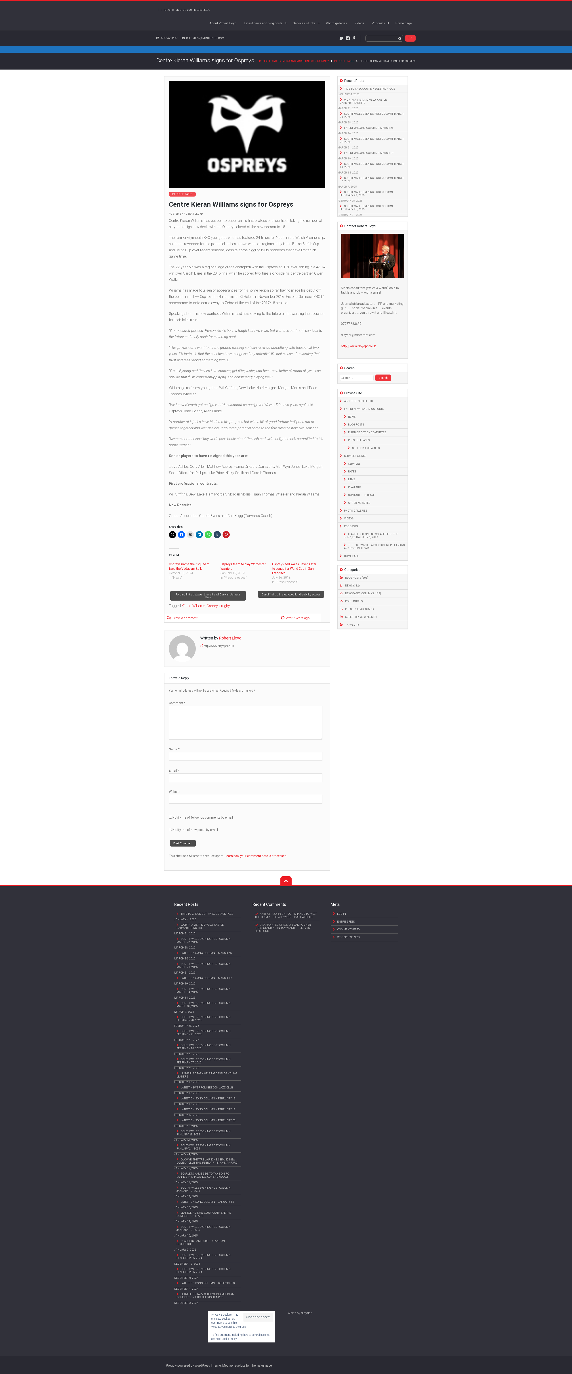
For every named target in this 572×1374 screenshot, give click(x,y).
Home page (403, 23)
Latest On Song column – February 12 (208, 1109)
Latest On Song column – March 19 (368, 153)
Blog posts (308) (356, 577)
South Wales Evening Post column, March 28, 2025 (372, 115)
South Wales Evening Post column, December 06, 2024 (204, 1271)
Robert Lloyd (193, 213)
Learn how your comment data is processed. (256, 856)
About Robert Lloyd (222, 23)
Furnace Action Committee (367, 432)
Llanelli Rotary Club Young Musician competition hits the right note (205, 1296)
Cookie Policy (229, 1338)
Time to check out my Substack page (369, 88)
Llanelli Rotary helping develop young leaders (207, 1075)
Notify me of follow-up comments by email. (202, 817)
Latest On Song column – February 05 (208, 1120)
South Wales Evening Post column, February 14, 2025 (204, 1047)
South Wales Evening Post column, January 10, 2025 (204, 1228)
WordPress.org (348, 937)
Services (354, 463)
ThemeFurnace (261, 1365)
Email (174, 770)
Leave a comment (185, 618)
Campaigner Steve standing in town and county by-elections (283, 928)
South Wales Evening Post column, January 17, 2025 (204, 1189)
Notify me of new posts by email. (195, 830)
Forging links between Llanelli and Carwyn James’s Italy (208, 596)
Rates (352, 471)
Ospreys (213, 606)
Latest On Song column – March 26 (368, 127)
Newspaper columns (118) (363, 593)
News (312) (352, 585)
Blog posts (356, 424)
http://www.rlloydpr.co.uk (219, 646)
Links (351, 479)
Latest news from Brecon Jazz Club (207, 1087)
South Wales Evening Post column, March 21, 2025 (372, 140)
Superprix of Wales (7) (361, 616)
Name (174, 749)
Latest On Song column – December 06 (208, 1283)
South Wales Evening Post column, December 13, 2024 (204, 1256)
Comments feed (348, 929)
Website (174, 792)
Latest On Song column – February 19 (208, 1098)
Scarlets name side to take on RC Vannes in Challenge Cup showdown (203, 1175)
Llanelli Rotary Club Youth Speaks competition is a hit (204, 1214)
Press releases (344, 61)
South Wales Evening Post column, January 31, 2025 (204, 1133)
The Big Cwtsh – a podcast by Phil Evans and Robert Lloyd (374, 547)
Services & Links (304, 23)
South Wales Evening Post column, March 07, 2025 (372, 179)
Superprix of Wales (366, 448)
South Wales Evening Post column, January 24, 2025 (204, 1147)
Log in (341, 913)
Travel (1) (352, 624)
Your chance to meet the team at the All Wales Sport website (286, 915)
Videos (359, 23)
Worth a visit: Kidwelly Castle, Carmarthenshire (363, 101)
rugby (225, 606)
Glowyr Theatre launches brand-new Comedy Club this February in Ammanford (207, 1161)
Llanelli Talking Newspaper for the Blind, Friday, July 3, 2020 (371, 536)
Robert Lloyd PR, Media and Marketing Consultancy (294, 61)
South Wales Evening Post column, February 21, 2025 (366, 208)
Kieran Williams (193, 606)
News (351, 416)
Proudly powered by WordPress (188, 1365)
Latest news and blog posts (263, 23)
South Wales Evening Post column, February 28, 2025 (366, 194)
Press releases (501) (359, 609)
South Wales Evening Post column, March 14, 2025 (372, 165)
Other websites (359, 502)
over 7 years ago (298, 618)
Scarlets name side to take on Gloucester (201, 1242)
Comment (177, 703)
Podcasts (378, 23)
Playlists (354, 487)
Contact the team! (361, 495)
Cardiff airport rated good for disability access (291, 594)
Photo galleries (336, 23)
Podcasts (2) (354, 601)
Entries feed (346, 921)
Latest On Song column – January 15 (207, 1201)
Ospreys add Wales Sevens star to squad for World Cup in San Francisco (294, 568)
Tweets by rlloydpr (299, 1313)
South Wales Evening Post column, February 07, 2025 (204, 1061)
